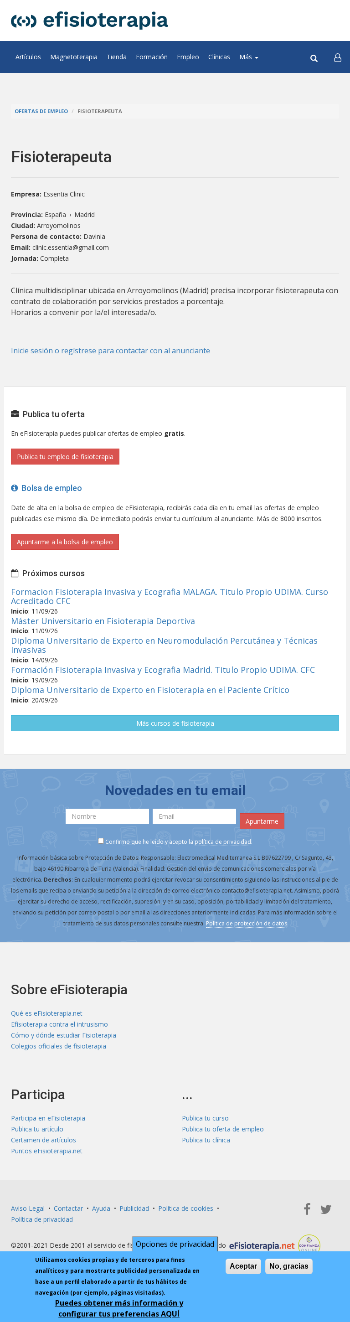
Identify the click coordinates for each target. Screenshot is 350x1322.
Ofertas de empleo (41, 111)
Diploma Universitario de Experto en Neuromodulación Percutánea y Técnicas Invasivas (164, 645)
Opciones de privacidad (175, 1244)
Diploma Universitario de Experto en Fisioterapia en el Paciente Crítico (150, 689)
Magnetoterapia (74, 56)
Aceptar (243, 1266)
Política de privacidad (42, 1219)
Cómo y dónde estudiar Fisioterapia (63, 1035)
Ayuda (101, 1208)
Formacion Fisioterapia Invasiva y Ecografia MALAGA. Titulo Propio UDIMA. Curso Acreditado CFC (169, 596)
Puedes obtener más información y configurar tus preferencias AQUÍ (119, 1308)
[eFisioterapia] (89, 20)
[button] (337, 57)
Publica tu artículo (37, 1129)
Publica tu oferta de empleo (223, 1129)
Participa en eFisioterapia (48, 1118)
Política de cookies (185, 1208)
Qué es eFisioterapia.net (46, 1013)
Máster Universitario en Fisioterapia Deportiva (103, 620)
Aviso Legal (28, 1208)
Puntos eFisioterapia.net (46, 1150)
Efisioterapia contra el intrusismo (59, 1024)
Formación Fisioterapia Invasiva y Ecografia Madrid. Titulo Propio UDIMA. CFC (163, 669)
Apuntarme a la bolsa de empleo (65, 541)
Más (246, 56)
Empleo (188, 56)
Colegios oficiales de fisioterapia (58, 1046)
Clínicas (219, 56)
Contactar (68, 1208)
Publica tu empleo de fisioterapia (65, 456)
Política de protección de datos (246, 923)
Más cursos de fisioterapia (175, 723)
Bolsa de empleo (50, 488)
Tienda (117, 56)
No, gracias (289, 1266)
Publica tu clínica (206, 1140)
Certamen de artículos (43, 1140)
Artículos (28, 56)
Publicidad (134, 1208)
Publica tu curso (205, 1118)
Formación (152, 56)
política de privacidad (223, 842)
